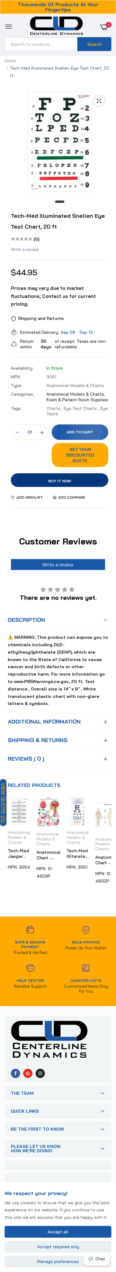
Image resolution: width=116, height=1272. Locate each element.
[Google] (27, 1073)
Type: (16, 385)
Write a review (25, 249)
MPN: (16, 377)
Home (10, 60)
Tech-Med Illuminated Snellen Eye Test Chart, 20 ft (58, 221)
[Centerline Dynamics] (56, 27)
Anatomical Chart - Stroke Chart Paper (48, 855)
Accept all (58, 1232)
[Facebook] (15, 1073)
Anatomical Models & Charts (19, 837)
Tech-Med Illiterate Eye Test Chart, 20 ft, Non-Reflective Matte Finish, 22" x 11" (78, 853)
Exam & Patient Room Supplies (77, 399)
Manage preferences (58, 1261)
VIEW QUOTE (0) (3, 803)
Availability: (22, 368)
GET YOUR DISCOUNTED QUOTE (80, 455)
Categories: (22, 394)
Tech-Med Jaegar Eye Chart (18, 853)
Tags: (16, 408)
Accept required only (58, 1246)
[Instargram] (40, 1073)
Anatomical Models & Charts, (75, 394)
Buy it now (59, 481)
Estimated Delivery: (39, 332)
